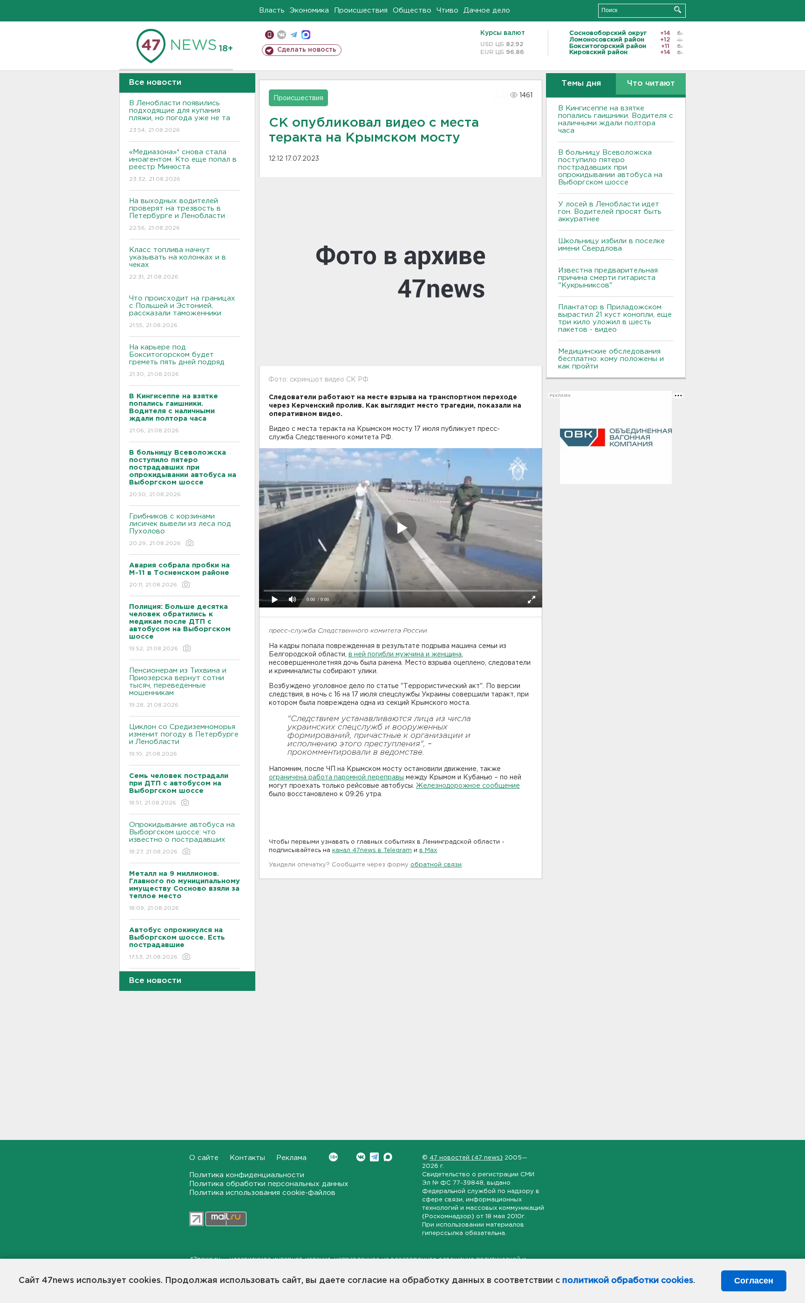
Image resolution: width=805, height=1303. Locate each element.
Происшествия (361, 10)
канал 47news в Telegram (372, 850)
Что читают (651, 83)
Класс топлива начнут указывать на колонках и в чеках (177, 263)
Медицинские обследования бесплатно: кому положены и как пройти (611, 358)
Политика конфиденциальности (246, 1175)
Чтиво (447, 10)
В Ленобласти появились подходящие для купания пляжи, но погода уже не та (179, 116)
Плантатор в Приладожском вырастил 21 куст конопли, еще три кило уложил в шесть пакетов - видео (615, 318)
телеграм (293, 34)
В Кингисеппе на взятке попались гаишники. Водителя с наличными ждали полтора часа (615, 119)
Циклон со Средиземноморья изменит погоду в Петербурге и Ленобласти (184, 740)
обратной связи (436, 864)
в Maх (428, 850)
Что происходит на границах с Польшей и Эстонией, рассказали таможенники (182, 311)
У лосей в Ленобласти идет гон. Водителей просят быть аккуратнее (610, 211)
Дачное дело (487, 10)
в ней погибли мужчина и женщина (405, 654)
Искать (677, 9)
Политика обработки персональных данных (268, 1184)
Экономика (309, 10)
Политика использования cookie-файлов (262, 1193)
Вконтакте (360, 1157)
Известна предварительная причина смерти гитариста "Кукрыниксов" (608, 277)
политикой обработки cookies (627, 1280)
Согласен (753, 1280)
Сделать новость (306, 50)
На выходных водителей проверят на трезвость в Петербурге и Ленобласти (177, 214)
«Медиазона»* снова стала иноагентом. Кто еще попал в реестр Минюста (183, 165)
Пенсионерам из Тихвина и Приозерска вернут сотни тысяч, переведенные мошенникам (177, 688)
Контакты (247, 1158)
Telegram (374, 1157)
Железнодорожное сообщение (468, 786)
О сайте (203, 1158)
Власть (272, 10)
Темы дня (581, 83)
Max (387, 1157)
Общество (412, 10)
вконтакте (281, 34)
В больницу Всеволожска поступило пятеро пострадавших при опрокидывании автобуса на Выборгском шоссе (610, 167)
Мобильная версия (269, 34)
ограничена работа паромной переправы (336, 777)
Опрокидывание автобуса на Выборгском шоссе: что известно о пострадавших (182, 838)
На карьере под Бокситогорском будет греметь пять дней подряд (177, 360)
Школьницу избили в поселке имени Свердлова (611, 245)
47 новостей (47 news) (466, 1157)
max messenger (305, 34)
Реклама (291, 1158)
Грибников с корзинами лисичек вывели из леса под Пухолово (180, 529)
